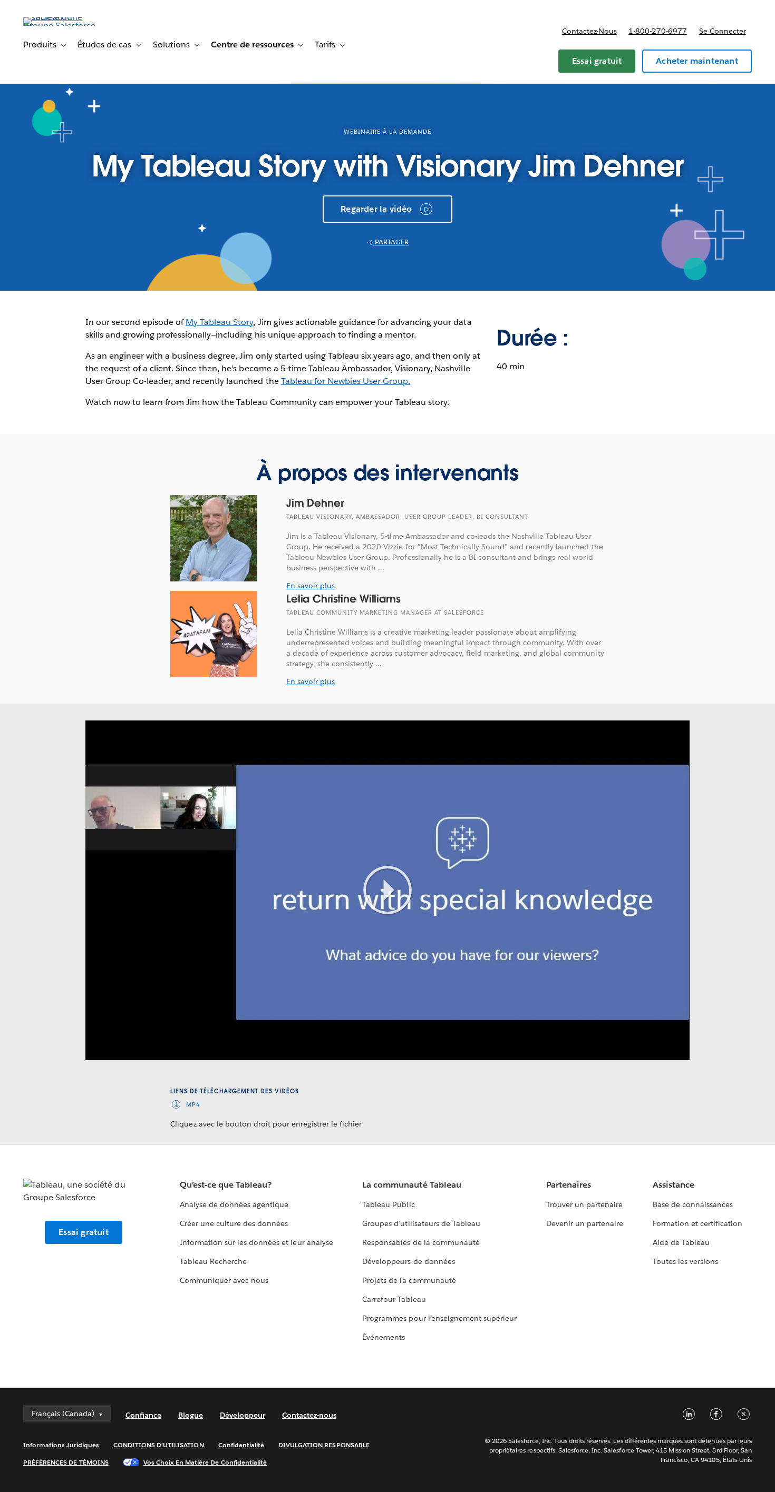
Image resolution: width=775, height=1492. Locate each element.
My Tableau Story (219, 322)
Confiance (143, 1415)
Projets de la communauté (409, 1280)
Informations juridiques (61, 1444)
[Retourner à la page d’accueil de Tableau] (62, 25)
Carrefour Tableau (393, 1299)
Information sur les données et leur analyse (256, 1242)
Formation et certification (698, 1223)
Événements (383, 1337)
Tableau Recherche (213, 1261)
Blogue (190, 1415)
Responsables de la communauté (421, 1242)
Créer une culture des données (234, 1223)
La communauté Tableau (411, 1184)
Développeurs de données (408, 1261)
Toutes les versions (685, 1261)
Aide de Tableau (681, 1242)
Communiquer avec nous (224, 1280)
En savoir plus (310, 585)
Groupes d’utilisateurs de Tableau (421, 1223)
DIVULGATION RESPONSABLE (324, 1444)
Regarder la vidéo (376, 208)
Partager (391, 242)
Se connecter (722, 31)
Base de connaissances (693, 1204)
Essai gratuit (597, 60)
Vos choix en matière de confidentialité (205, 1462)
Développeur (242, 1415)
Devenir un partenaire (584, 1223)
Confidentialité (241, 1444)
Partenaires (568, 1184)
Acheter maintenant (697, 60)
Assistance (673, 1184)
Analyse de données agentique (234, 1204)
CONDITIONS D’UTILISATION (158, 1444)
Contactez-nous (589, 31)
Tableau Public (388, 1204)
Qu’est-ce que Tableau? (226, 1184)
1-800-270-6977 (657, 31)
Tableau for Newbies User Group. (346, 381)
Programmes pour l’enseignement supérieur (439, 1318)
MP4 (193, 1105)
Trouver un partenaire (584, 1204)
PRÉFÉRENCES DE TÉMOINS (66, 1462)
